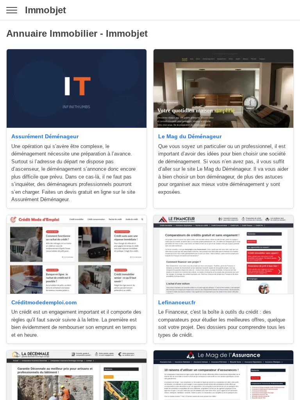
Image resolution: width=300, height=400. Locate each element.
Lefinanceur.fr (176, 302)
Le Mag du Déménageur (189, 136)
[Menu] (12, 10)
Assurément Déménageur (45, 136)
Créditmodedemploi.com (44, 302)
